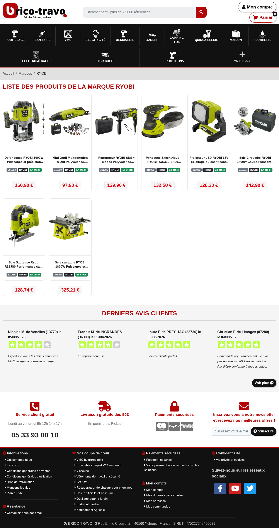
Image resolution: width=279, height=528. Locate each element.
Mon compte (259, 7)
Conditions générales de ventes (28, 470)
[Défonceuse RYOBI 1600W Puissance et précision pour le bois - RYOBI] (24, 121)
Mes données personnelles (164, 495)
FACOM (81, 482)
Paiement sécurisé (158, 459)
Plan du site (14, 493)
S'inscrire (265, 431)
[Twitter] (250, 488)
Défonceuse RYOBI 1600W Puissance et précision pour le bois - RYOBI (24, 160)
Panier (267, 16)
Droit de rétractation (20, 482)
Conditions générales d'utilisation (29, 476)
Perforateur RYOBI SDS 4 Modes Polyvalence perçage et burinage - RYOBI (116, 160)
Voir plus (262, 383)
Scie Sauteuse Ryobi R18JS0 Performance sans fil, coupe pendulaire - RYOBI (24, 265)
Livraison (12, 465)
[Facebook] (220, 488)
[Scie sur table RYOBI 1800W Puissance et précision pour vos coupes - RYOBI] (70, 226)
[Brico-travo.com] (35, 10)
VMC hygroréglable (89, 459)
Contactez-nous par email (24, 513)
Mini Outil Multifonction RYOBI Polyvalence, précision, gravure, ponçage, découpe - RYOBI (70, 160)
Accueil (8, 73)
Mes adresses (155, 501)
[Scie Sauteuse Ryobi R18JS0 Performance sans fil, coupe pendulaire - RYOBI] (24, 226)
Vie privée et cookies (230, 459)
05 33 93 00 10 (34, 435)
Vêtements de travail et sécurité (98, 476)
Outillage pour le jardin (92, 498)
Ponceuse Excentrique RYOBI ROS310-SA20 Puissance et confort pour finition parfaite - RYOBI (162, 160)
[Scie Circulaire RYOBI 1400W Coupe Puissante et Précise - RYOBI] (255, 121)
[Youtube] (235, 488)
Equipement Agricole (90, 509)
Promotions (173, 61)
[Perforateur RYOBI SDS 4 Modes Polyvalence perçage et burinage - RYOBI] (116, 121)
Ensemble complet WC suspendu (99, 465)
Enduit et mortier (87, 504)
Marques (25, 73)
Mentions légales (18, 487)
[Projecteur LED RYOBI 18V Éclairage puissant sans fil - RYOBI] (209, 121)
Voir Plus (242, 60)
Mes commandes (157, 506)
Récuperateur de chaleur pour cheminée (104, 487)
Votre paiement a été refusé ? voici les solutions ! (171, 467)
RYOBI (41, 73)
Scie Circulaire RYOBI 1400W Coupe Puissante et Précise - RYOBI (255, 160)
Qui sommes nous (19, 459)
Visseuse (82, 470)
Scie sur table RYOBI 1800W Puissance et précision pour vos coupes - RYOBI (70, 265)
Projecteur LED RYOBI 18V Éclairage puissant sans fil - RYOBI (208, 160)
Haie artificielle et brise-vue (95, 493)
